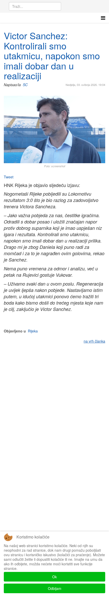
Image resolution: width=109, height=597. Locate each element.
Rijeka (33, 330)
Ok (54, 576)
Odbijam (54, 588)
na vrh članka (94, 341)
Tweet (8, 176)
